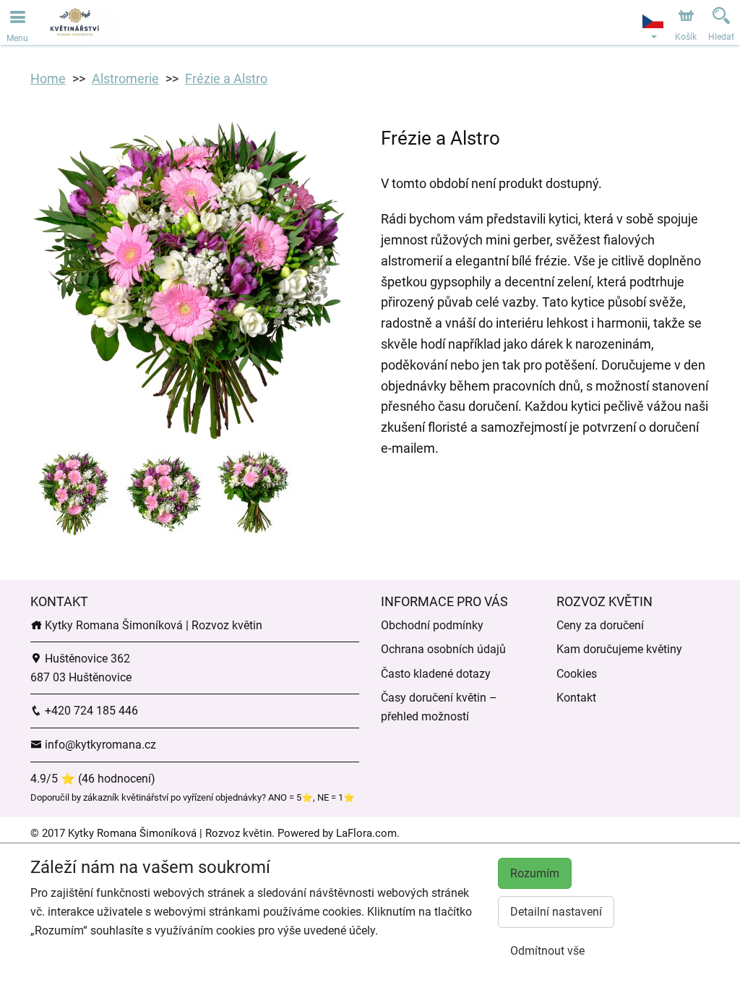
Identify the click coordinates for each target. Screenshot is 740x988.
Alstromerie (125, 78)
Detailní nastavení (556, 912)
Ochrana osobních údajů (443, 649)
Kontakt (576, 697)
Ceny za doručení (600, 625)
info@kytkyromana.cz (99, 744)
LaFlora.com (366, 833)
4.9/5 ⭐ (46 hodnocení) (92, 778)
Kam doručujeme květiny (619, 649)
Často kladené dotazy (436, 674)
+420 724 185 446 (90, 710)
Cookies (576, 674)
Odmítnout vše (547, 951)
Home (48, 78)
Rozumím (534, 873)
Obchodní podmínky (432, 625)
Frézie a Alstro (226, 78)
